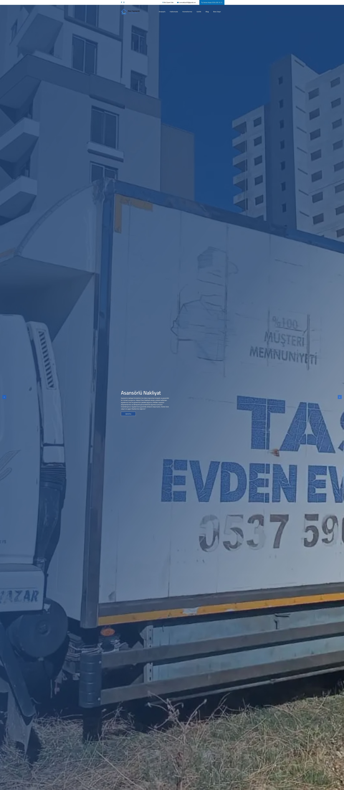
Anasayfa (163, 11)
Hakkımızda (174, 11)
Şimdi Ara (128, 415)
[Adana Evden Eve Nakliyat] (121, 2)
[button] (4, 397)
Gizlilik (199, 11)
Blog (207, 11)
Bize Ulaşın (217, 11)
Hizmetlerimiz (187, 11)
